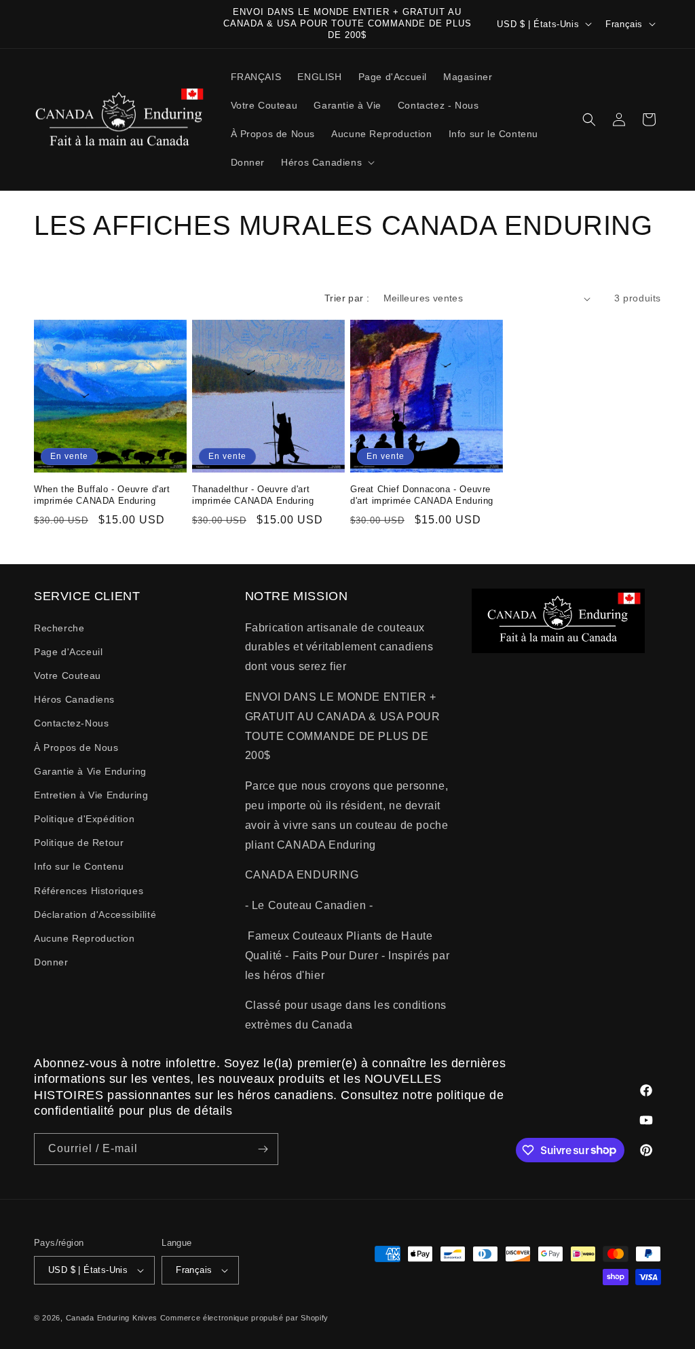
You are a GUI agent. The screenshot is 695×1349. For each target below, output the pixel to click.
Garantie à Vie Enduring (90, 771)
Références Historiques (88, 890)
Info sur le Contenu (79, 866)
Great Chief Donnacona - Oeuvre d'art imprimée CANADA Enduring (421, 495)
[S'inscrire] (263, 1149)
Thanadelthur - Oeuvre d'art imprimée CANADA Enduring (253, 495)
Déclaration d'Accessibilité (95, 914)
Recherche (59, 628)
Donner (51, 962)
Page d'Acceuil (68, 651)
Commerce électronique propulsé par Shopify (244, 1318)
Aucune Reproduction (84, 938)
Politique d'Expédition (84, 818)
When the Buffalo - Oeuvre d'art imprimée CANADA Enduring (102, 495)
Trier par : (346, 298)
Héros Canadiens (74, 699)
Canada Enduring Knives (111, 1318)
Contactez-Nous (71, 723)
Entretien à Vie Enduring (91, 795)
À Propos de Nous (76, 747)
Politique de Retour (79, 842)
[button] (326, 162)
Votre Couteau (67, 675)
